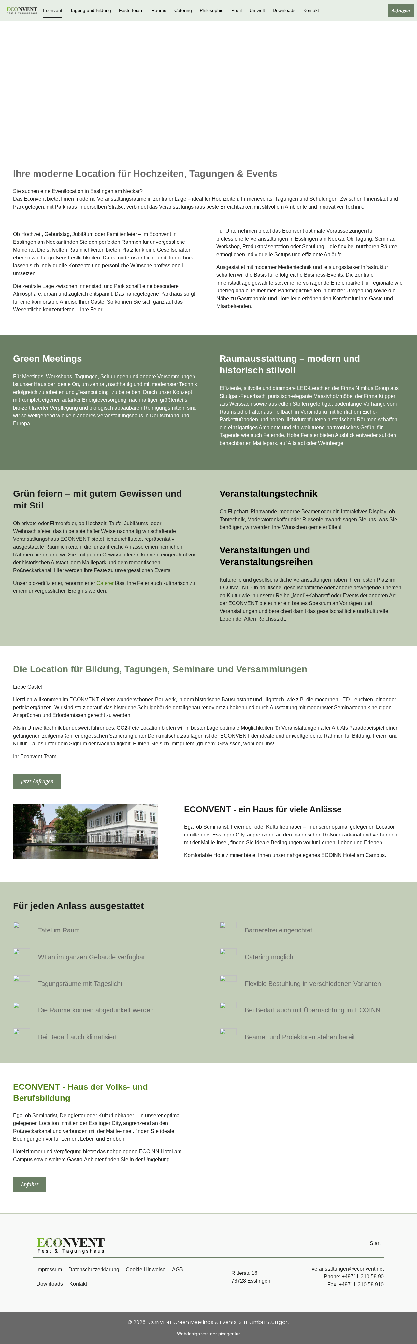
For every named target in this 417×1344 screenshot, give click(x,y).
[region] (310, 1138)
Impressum (49, 1269)
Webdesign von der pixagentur (208, 1333)
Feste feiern (131, 10)
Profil (236, 10)
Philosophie (211, 10)
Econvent (52, 10)
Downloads (284, 10)
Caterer (105, 583)
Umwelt (257, 10)
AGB (177, 1269)
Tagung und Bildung (90, 10)
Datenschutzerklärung (93, 1269)
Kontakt (311, 10)
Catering (183, 10)
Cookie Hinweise (145, 1269)
